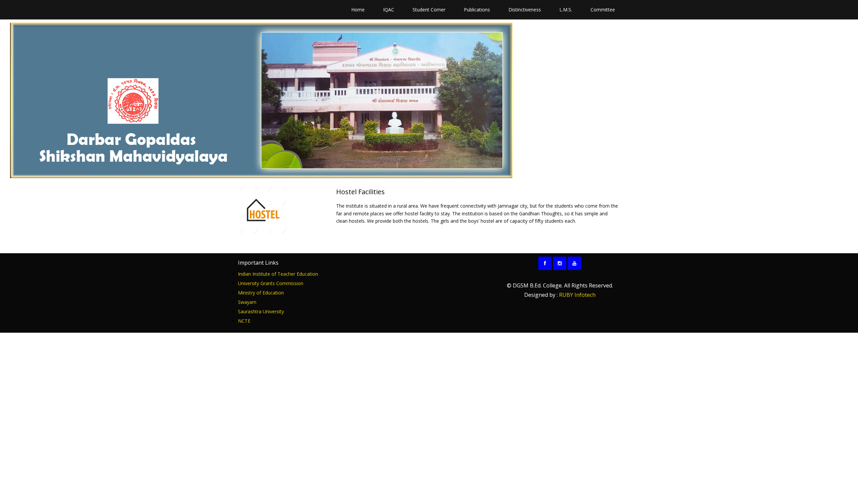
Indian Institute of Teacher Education (278, 274)
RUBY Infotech (577, 295)
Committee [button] (603, 9)
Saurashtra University (261, 311)
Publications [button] (477, 9)
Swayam (247, 302)
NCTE (244, 321)
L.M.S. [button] (565, 9)
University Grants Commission (270, 283)
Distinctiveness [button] (524, 9)
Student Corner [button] (429, 9)
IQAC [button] (388, 9)
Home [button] (358, 9)
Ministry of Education (261, 292)
